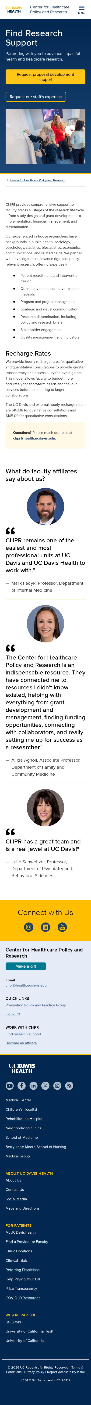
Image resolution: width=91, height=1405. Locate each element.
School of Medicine (22, 1137)
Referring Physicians (22, 1269)
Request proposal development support (45, 77)
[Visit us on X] (43, 1086)
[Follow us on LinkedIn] (32, 1086)
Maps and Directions (22, 1208)
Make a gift (25, 966)
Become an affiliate (21, 1043)
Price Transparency (21, 1288)
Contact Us (15, 1189)
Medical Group (18, 1156)
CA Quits (13, 1014)
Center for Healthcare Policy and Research (37, 180)
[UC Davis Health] (22, 1068)
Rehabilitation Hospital (24, 1118)
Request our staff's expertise (36, 97)
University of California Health (31, 1331)
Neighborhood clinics (23, 1128)
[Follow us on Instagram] (28, 927)
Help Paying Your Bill (23, 1279)
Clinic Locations (19, 1251)
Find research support (23, 1034)
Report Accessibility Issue (66, 1371)
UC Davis (13, 1322)
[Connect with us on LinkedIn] (45, 927)
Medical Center (18, 1100)
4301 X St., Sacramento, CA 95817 (45, 1380)
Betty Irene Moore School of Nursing (36, 1146)
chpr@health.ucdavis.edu (34, 438)
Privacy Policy (34, 1371)
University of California (25, 1340)
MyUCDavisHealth (21, 1232)
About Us (13, 1180)
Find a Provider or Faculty (27, 1241)
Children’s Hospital (21, 1109)
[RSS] (67, 1086)
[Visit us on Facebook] (20, 1086)
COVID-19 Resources (23, 1298)
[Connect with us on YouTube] (62, 927)
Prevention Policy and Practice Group (36, 1005)
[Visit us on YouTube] (10, 1086)
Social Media (16, 1199)
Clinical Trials (17, 1260)
